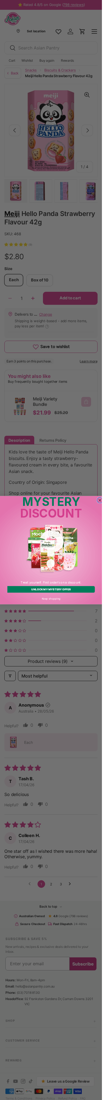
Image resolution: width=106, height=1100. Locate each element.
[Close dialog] (99, 500)
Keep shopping (51, 598)
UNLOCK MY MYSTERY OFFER (51, 589)
